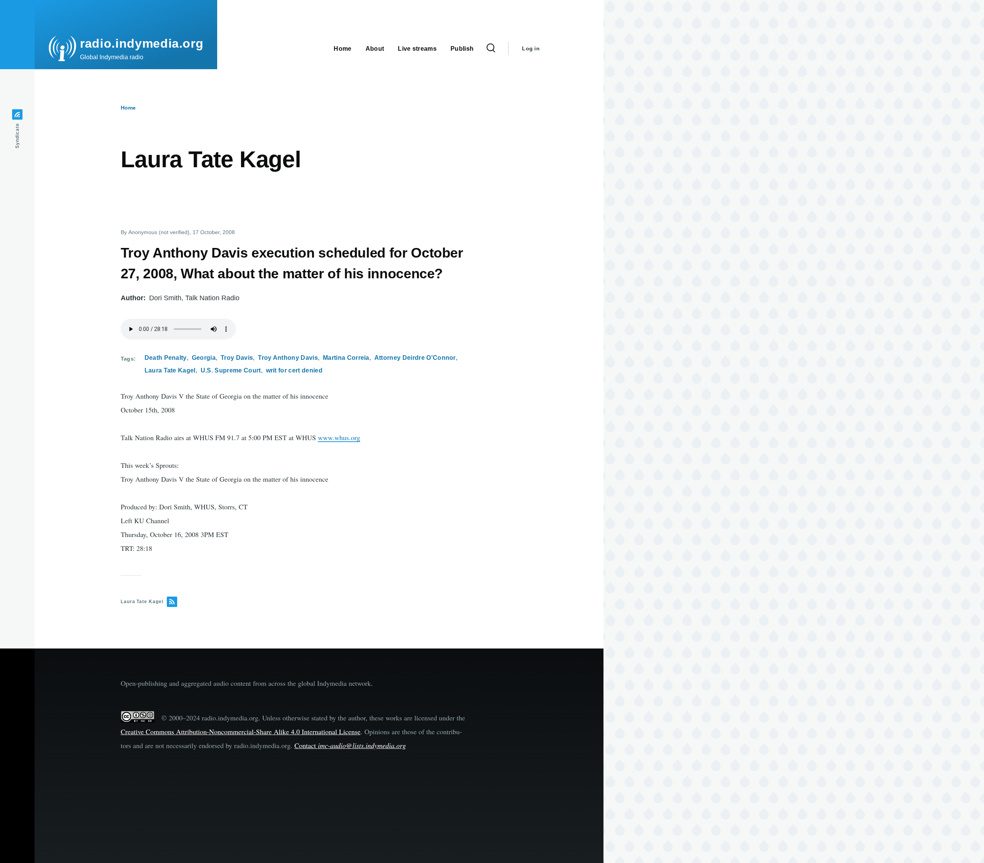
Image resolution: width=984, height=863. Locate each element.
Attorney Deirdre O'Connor (415, 357)
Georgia (204, 357)
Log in (531, 48)
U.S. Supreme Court (231, 370)
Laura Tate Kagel (170, 370)
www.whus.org (339, 437)
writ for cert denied (294, 370)
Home (128, 108)
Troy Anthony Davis (288, 357)
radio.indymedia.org (141, 43)
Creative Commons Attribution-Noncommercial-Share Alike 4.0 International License (241, 731)
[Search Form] (490, 48)
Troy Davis (237, 357)
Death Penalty (166, 357)
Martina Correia (346, 357)
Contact (350, 745)
